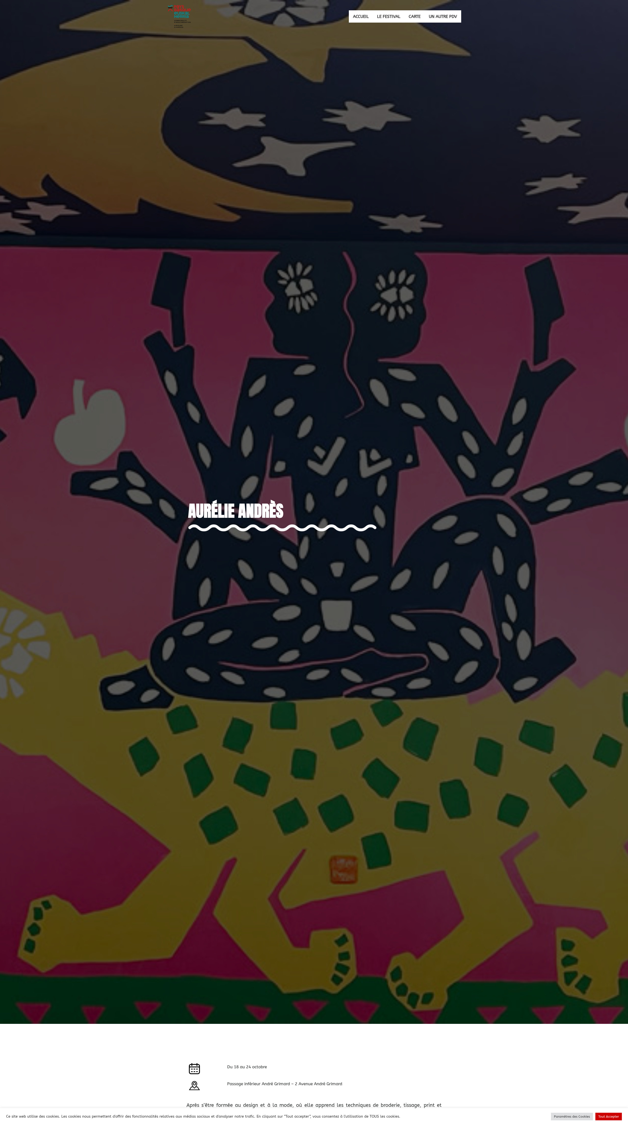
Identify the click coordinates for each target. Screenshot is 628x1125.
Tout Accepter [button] (608, 1116)
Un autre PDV (443, 16)
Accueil (361, 16)
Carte (414, 16)
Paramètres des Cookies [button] (572, 1116)
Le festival (388, 16)
